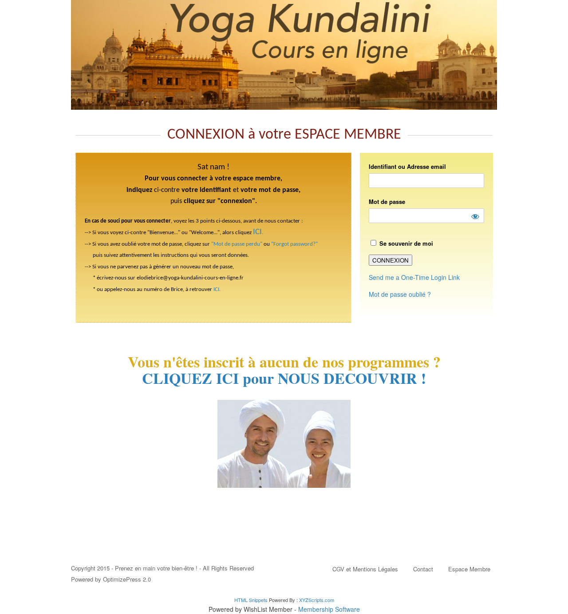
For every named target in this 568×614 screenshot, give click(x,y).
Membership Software (329, 609)
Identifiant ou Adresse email (407, 166)
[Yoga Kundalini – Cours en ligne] (284, 55)
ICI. (217, 289)
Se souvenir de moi (405, 243)
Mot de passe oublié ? (400, 294)
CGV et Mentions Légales (365, 569)
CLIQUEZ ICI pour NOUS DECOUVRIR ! (284, 378)
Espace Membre (469, 569)
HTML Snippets (251, 599)
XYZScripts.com (316, 599)
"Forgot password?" (294, 244)
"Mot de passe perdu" (236, 244)
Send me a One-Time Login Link (414, 277)
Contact (423, 569)
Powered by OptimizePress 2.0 (111, 579)
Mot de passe (387, 201)
